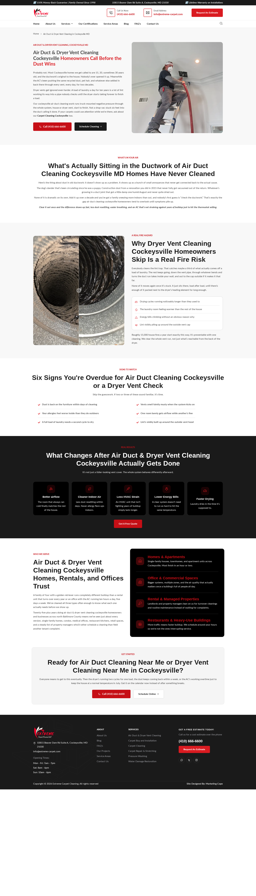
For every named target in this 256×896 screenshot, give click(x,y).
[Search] (221, 23)
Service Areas (111, 24)
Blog (126, 24)
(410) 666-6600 (191, 741)
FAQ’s (138, 24)
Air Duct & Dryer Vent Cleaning (144, 735)
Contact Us (153, 24)
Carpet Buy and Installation (142, 741)
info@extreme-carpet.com (46, 751)
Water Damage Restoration (142, 761)
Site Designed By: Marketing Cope (205, 784)
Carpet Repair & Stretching (142, 751)
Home (36, 24)
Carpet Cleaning (136, 746)
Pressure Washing (137, 756)
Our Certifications (88, 24)
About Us (50, 24)
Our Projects (103, 751)
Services (66, 24)
